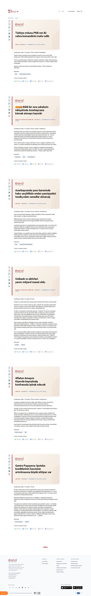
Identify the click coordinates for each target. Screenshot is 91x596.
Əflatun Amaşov (18, 432)
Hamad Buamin (31, 156)
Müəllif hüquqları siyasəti (76, 565)
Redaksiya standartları (61, 567)
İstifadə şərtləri (74, 561)
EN (75, 593)
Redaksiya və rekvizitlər (61, 563)
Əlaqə (57, 565)
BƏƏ (24, 156)
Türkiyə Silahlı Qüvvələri (25, 74)
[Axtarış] (59, 11)
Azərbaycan (17, 156)
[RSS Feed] (28, 587)
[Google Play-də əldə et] (77, 587)
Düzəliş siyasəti (59, 569)
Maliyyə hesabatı (60, 572)
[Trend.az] (13, 11)
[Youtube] (19, 587)
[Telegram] (22, 587)
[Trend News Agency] (12, 560)
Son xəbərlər (44, 561)
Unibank (17, 344)
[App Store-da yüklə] (66, 587)
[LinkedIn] (25, 587)
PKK (16, 74)
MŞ (25, 432)
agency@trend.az (12, 578)
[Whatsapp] (10, 587)
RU (81, 593)
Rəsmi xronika (45, 563)
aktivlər (23, 344)
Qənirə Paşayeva (19, 521)
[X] (16, 587)
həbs (16, 244)
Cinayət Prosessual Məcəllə (26, 244)
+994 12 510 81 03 (12, 576)
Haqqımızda (59, 561)
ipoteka (27, 521)
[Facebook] (13, 587)
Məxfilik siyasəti (74, 563)
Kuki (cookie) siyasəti (75, 567)
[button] (9, 21)
